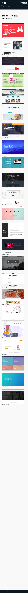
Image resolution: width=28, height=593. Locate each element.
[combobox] (9, 6)
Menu (8, 590)
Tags (21, 590)
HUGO (3, 3)
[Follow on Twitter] (21, 2)
